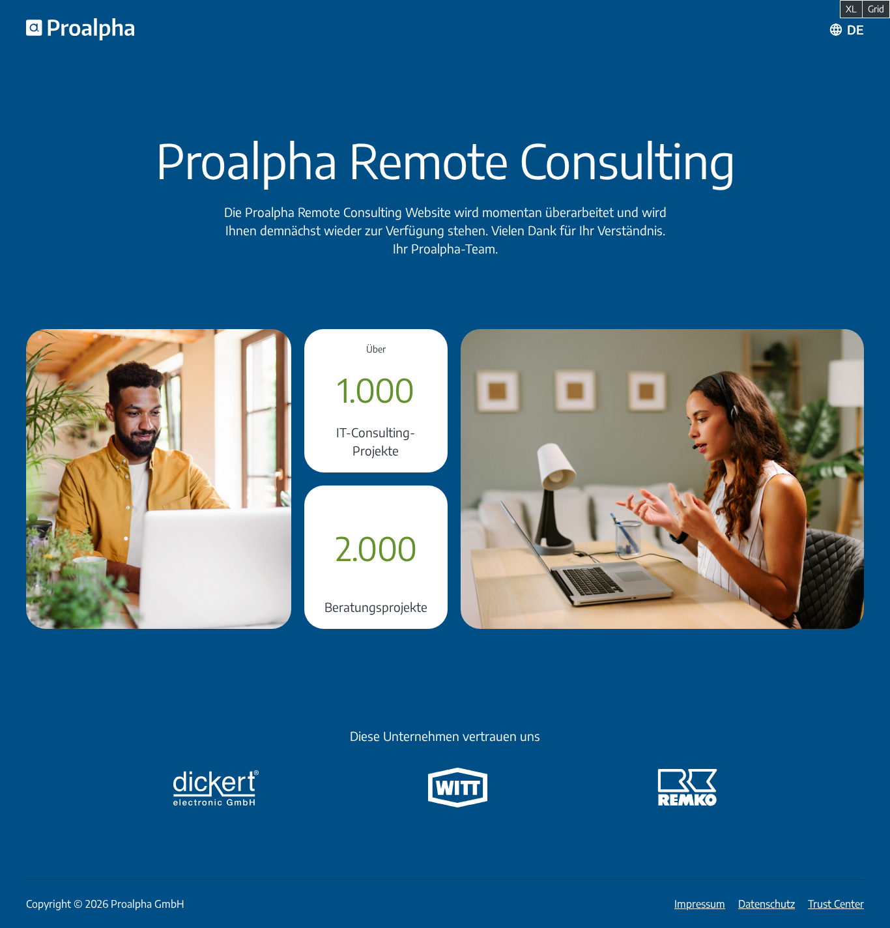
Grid (876, 8)
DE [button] (855, 29)
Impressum (699, 903)
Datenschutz (766, 903)
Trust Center (836, 903)
